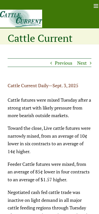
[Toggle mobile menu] (96, 6)
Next (82, 63)
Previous (63, 63)
